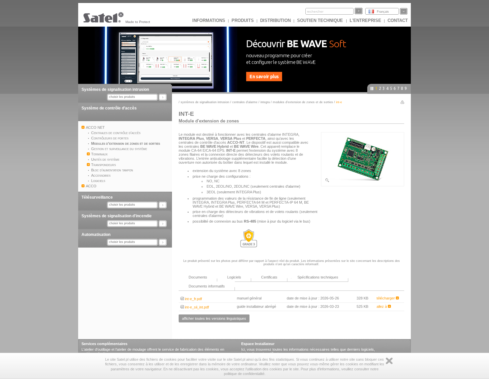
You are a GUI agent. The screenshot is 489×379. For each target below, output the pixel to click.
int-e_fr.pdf (193, 299)
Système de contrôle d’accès (109, 108)
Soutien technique (320, 20)
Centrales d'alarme (244, 102)
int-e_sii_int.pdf (196, 307)
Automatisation (96, 234)
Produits (243, 20)
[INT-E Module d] (362, 181)
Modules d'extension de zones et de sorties (303, 102)
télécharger (386, 298)
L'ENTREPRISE (365, 20)
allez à (382, 306)
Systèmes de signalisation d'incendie (117, 216)
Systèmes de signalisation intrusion (115, 89)
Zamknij (389, 361)
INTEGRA (265, 102)
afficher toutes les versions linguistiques (214, 318)
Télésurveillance (97, 197)
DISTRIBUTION (275, 20)
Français (383, 11)
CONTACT (398, 20)
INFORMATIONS (208, 20)
